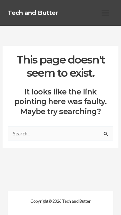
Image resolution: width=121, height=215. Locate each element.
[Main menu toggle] (105, 13)
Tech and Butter (33, 12)
